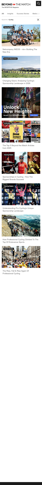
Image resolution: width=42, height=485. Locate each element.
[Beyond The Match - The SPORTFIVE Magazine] (16, 5)
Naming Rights (8, 27)
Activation (7, 123)
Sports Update (8, 249)
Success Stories (23, 14)
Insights (10, 14)
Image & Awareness (10, 58)
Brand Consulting (9, 217)
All (3, 14)
